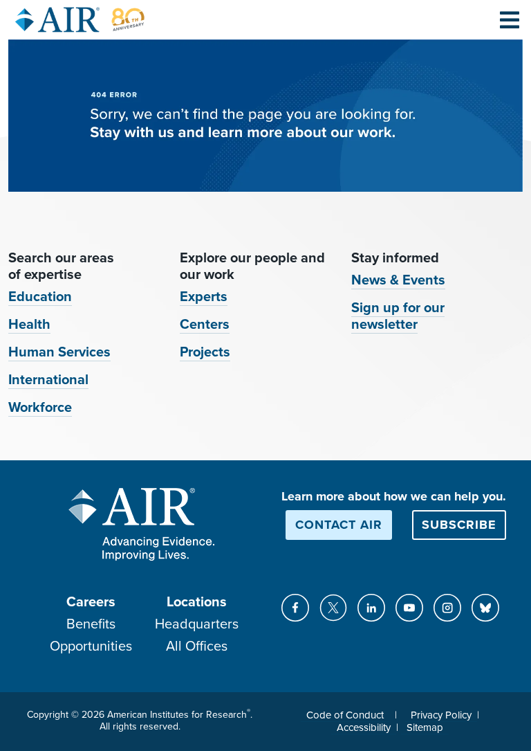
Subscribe (459, 524)
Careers (90, 602)
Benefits (90, 624)
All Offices (196, 646)
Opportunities (91, 646)
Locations (197, 602)
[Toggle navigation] (509, 19)
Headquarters (197, 624)
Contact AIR (338, 524)
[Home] (80, 19)
